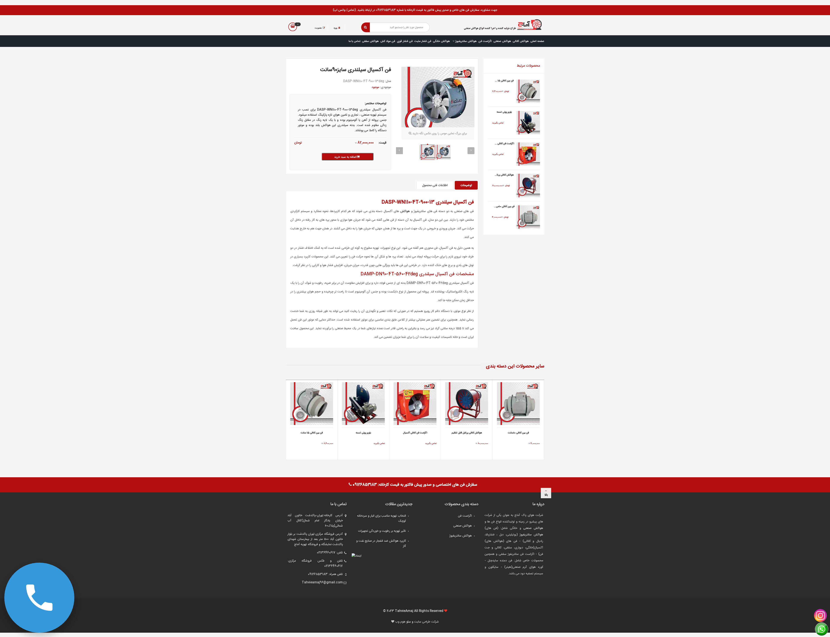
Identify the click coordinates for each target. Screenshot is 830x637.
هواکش (405, 211)
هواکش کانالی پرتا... (504, 175)
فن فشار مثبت (422, 41)
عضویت (318, 28)
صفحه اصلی (537, 41)
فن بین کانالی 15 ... (504, 81)
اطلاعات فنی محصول (435, 185)
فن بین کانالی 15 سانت (312, 433)
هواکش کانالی (521, 41)
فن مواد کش (387, 41)
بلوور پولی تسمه (504, 112)
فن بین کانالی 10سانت (518, 433)
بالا (546, 495)
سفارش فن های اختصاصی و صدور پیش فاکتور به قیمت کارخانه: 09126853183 (414, 485)
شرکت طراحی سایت (426, 621)
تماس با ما (354, 41)
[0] (292, 26)
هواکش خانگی (441, 41)
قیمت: (382, 142)
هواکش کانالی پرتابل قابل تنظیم (467, 433)
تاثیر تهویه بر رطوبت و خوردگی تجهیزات (382, 531)
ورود (335, 28)
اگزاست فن (485, 41)
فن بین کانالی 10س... (504, 207)
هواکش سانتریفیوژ (465, 41)
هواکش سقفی (370, 41)
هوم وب (400, 621)
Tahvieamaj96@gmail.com (322, 582)
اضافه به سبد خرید (345, 157)
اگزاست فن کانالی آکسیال (415, 433)
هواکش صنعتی (502, 41)
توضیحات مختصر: (375, 103)
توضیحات (466, 185)
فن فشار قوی (405, 41)
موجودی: (385, 87)
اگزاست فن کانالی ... (504, 144)
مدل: (388, 81)
